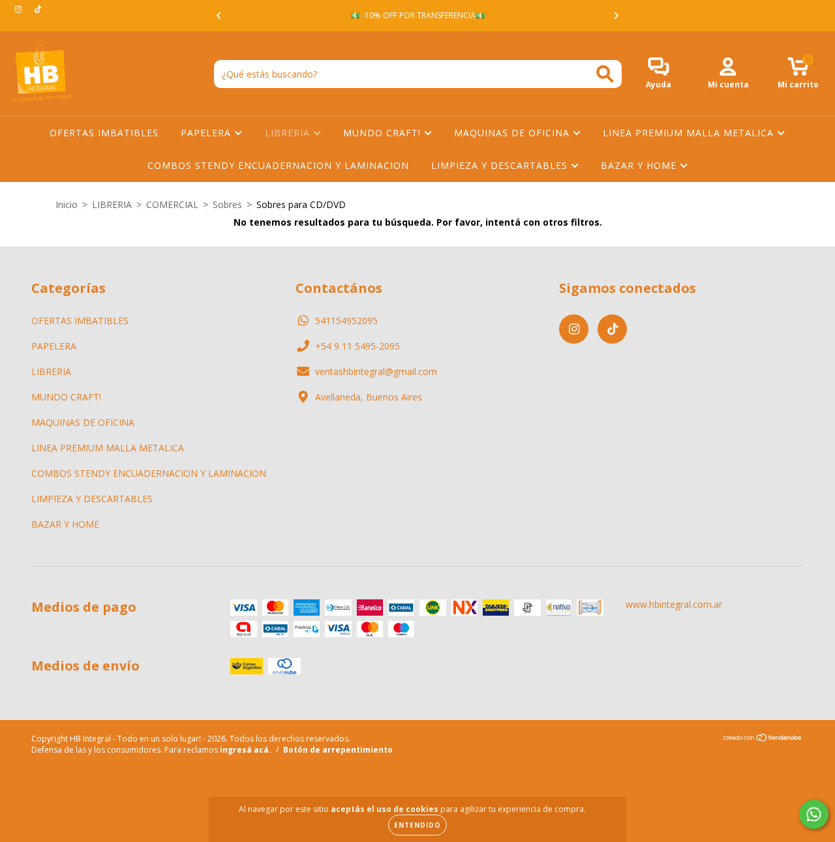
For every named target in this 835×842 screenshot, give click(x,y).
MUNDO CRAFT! (383, 133)
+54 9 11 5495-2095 (357, 346)
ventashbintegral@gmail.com (376, 371)
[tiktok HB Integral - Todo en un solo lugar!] (37, 9)
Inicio (66, 204)
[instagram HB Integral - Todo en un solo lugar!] (19, 9)
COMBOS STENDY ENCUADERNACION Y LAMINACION (278, 165)
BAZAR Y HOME (640, 165)
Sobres (227, 204)
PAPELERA (207, 133)
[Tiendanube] (763, 739)
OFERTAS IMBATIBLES (104, 133)
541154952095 (346, 320)
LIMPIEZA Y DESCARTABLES (501, 165)
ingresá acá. (245, 749)
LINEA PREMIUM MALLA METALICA (690, 133)
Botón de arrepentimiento (338, 749)
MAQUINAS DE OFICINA (513, 133)
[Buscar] (605, 74)
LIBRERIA (289, 133)
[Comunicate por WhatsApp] (813, 814)
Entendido (417, 825)
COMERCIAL (172, 204)
